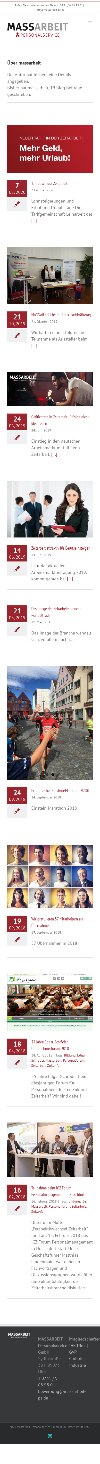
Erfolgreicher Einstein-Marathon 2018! (60, 790)
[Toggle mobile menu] (90, 21)
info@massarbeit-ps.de (50, 9)
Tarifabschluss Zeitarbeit (45, 144)
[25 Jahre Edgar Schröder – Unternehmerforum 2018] (50, 1002)
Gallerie (54, 144)
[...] (34, 220)
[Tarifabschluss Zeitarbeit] (50, 149)
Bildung (70, 1055)
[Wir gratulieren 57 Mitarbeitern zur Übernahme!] (50, 876)
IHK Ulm (77, 1345)
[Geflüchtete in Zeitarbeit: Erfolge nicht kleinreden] (50, 389)
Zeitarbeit (38, 1065)
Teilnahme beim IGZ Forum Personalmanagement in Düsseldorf (45, 1142)
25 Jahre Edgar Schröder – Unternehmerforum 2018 (45, 994)
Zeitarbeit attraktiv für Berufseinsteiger (45, 501)
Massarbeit (54, 1060)
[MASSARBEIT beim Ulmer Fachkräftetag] (50, 275)
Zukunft (53, 1065)
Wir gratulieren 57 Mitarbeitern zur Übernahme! (45, 868)
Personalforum (73, 1060)
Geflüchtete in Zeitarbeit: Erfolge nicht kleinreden (45, 381)
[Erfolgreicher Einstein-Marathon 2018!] (50, 723)
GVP (73, 1352)
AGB (88, 1427)
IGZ (84, 1201)
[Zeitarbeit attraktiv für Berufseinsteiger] (50, 509)
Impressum (59, 1427)
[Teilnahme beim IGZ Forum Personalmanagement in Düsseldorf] (50, 1149)
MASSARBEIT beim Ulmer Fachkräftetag (45, 267)
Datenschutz (75, 1427)
